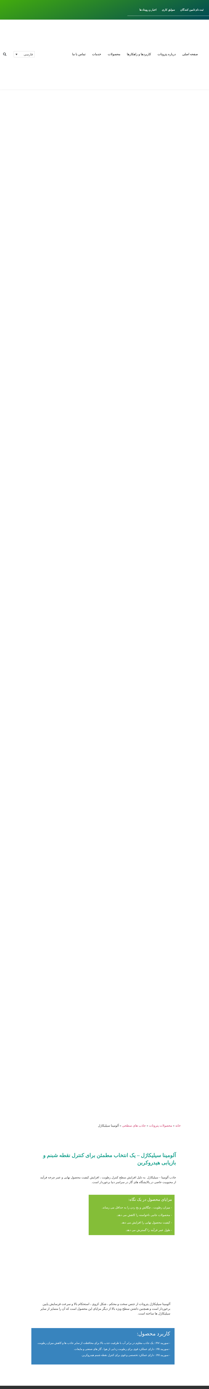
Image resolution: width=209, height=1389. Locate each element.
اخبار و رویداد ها (147, 9)
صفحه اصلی (190, 54)
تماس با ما (79, 54)
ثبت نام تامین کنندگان (191, 9)
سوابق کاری (168, 9)
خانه (178, 1125)
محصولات (114, 54)
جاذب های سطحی (134, 1125)
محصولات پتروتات (160, 1125)
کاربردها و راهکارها (139, 54)
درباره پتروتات (167, 54)
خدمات (96, 54)
